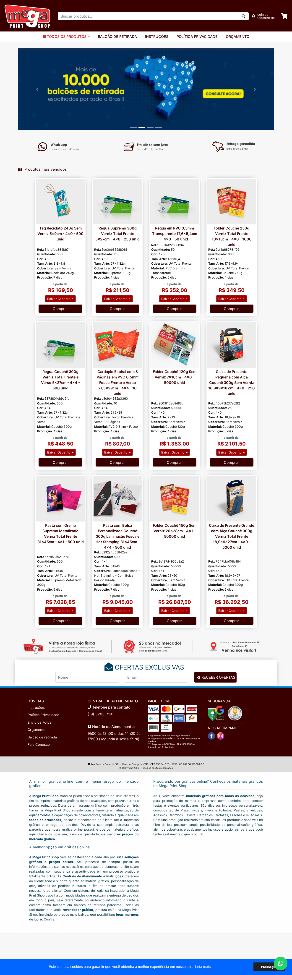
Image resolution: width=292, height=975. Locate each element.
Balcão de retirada (42, 737)
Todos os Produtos (66, 36)
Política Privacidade (197, 36)
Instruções (156, 36)
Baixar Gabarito (59, 299)
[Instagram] (220, 736)
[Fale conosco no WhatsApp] (280, 963)
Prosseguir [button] (269, 967)
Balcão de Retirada (117, 36)
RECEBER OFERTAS (218, 677)
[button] (37, 89)
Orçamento (237, 36)
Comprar (60, 308)
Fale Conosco (39, 744)
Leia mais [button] (203, 967)
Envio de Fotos (39, 722)
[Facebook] (211, 736)
